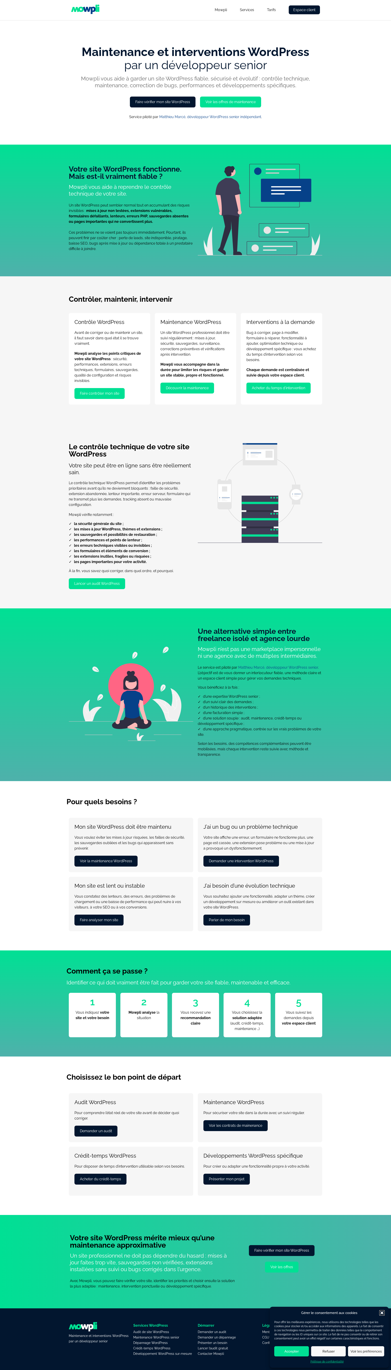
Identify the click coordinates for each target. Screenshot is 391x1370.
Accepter (291, 1351)
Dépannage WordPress (150, 1343)
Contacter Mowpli (211, 1353)
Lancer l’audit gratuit (213, 1348)
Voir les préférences (366, 1351)
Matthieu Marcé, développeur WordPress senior (278, 667)
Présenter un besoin (212, 1343)
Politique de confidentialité (327, 1361)
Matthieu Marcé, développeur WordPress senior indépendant (210, 117)
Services (247, 10)
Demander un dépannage (217, 1337)
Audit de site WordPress (151, 1332)
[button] (382, 1313)
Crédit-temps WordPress (151, 1348)
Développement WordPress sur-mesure (162, 1353)
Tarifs (271, 10)
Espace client (304, 10)
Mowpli (221, 10)
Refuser (328, 1351)
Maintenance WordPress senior (156, 1337)
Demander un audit (212, 1332)
